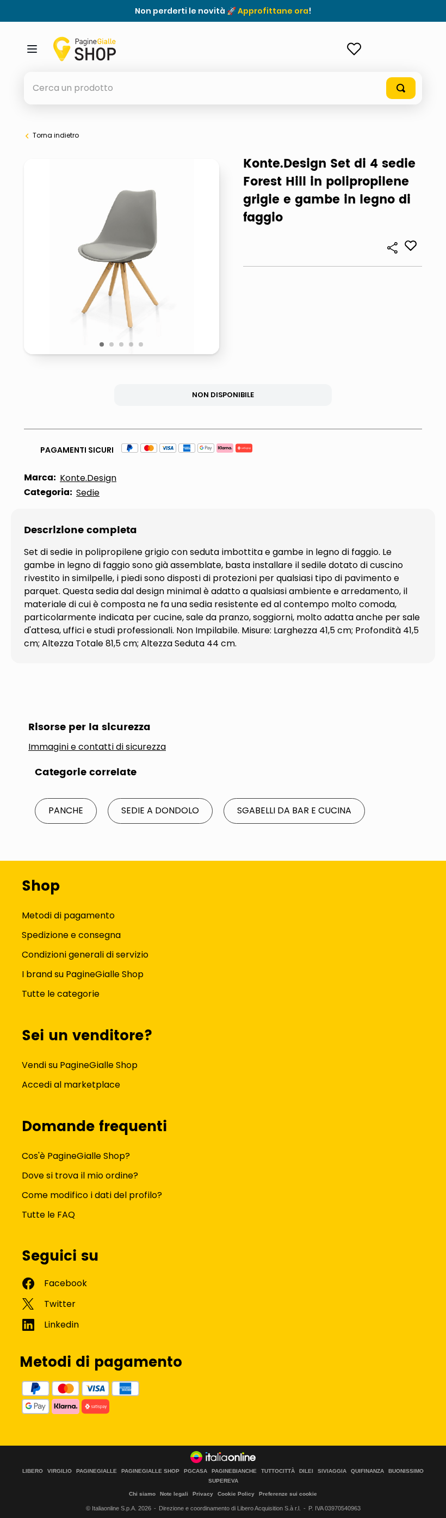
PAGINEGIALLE (96, 1471)
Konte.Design (88, 478)
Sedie (88, 492)
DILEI (306, 1471)
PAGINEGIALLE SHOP (150, 1471)
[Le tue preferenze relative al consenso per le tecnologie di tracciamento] (427, 1499)
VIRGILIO (59, 1471)
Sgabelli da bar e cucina (294, 810)
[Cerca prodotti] (401, 88)
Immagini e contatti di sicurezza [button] (97, 747)
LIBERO (32, 1471)
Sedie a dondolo (160, 810)
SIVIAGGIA (332, 1471)
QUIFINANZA (367, 1471)
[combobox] (223, 88)
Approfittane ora (273, 10)
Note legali (174, 1494)
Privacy (203, 1494)
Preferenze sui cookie (288, 1494)
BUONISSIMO (406, 1471)
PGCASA (195, 1471)
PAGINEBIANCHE (234, 1471)
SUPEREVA (223, 1481)
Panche (65, 810)
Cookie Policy (236, 1494)
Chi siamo (142, 1494)
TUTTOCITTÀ (278, 1471)
